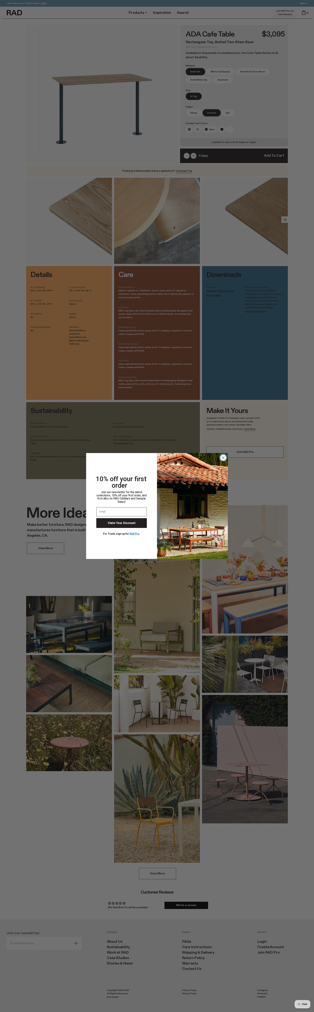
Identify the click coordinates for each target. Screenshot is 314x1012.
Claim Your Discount (121, 523)
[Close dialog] (223, 457)
